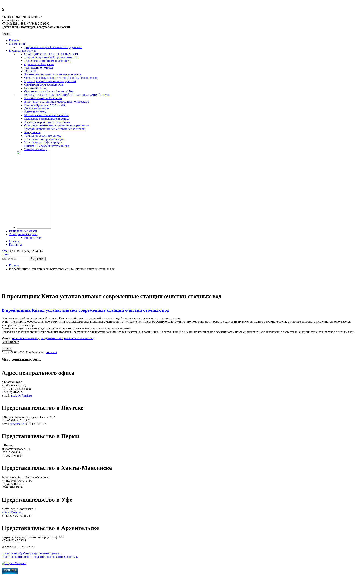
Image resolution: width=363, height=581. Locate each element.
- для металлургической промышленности (51, 57)
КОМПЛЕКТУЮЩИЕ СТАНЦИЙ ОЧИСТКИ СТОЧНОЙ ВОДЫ (67, 94)
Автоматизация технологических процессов (52, 74)
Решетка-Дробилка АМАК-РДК (44, 105)
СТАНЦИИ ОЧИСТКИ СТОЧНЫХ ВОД (51, 54)
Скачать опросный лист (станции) (49, 91)
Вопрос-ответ (33, 237)
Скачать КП (35, 88)
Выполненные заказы (23, 230)
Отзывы (14, 241)
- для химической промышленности (47, 60)
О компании (17, 43)
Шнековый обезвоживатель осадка (46, 145)
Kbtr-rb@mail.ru (12, 512)
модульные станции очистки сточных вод (68, 338)
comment (51, 352)
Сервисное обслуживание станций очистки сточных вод (61, 77)
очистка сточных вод (26, 338)
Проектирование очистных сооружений (50, 81)
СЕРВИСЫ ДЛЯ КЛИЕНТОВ (44, 84)
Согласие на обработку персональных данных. (32, 553)
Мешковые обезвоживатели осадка (46, 118)
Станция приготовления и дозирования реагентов (56, 125)
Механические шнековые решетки (46, 115)
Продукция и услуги (22, 50)
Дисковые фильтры (36, 108)
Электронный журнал (23, 234)
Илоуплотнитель (35, 111)
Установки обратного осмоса (42, 135)
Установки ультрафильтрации (43, 142)
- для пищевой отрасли (39, 64)
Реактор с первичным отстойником (47, 122)
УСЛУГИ (30, 71)
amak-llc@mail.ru (21, 395)
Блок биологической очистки (43, 98)
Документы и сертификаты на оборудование (53, 47)
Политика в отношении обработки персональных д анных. (40, 556)
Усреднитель (32, 132)
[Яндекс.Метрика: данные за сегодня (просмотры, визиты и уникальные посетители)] (14, 563)
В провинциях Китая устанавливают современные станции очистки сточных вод (85, 310)
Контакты (15, 244)
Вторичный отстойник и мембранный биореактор (56, 101)
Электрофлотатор (35, 149)
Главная (14, 40)
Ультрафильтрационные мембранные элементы (54, 128)
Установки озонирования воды (44, 139)
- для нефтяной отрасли (39, 67)
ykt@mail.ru (17, 423)
